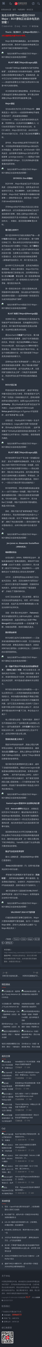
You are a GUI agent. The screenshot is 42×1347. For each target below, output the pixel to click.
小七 (18, 26)
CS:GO (29, 112)
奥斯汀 (17, 62)
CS (15, 41)
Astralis (14, 808)
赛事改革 (9, 943)
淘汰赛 (11, 276)
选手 (3, 210)
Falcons (33, 612)
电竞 (5, 239)
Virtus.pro (6, 411)
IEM (29, 221)
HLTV (6, 774)
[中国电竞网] (21, 5)
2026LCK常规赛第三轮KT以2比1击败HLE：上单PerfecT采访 (22, 1257)
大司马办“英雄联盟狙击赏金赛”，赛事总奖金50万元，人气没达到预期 (22, 1238)
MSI (22, 878)
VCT (5, 894)
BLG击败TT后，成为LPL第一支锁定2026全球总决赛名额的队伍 (22, 1215)
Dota (8, 865)
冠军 (36, 133)
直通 (11, 751)
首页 (14, 9)
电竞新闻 (21, 9)
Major (27, 32)
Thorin (16, 939)
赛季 (20, 808)
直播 (28, 726)
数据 (20, 335)
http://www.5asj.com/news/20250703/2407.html (22, 952)
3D (29, 345)
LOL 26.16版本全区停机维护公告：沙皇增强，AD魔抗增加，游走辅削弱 (21, 1223)
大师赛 (4, 564)
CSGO (23, 939)
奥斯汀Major (19, 313)
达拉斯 (29, 803)
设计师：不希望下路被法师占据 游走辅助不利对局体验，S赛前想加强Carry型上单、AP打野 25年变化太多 (22, 1248)
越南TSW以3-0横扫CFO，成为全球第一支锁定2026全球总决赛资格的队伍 (21, 1265)
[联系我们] (33, 4)
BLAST (11, 62)
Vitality (7, 404)
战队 (36, 62)
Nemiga (30, 313)
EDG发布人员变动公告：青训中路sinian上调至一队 (22, 1231)
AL (30, 890)
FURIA (27, 342)
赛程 (35, 246)
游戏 (38, 109)
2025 (21, 190)
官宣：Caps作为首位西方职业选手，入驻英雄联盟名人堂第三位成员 (22, 1208)
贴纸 (30, 123)
